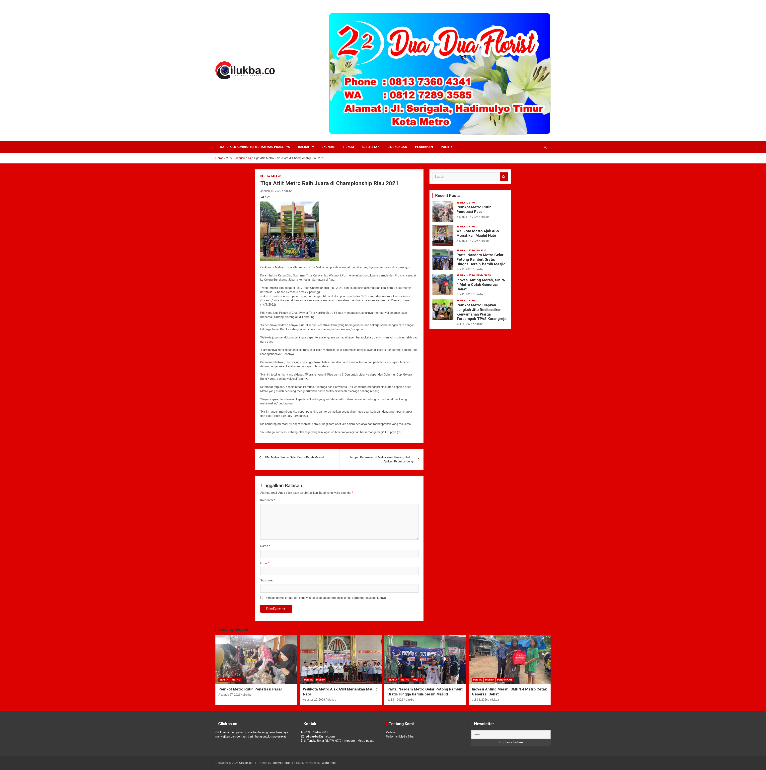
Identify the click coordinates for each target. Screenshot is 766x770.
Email (264, 563)
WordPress (329, 763)
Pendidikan (424, 147)
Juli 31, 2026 (464, 269)
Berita (265, 176)
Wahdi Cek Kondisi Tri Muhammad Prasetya (254, 147)
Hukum (348, 147)
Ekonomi (328, 147)
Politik (446, 147)
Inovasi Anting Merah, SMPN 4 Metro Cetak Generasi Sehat (480, 284)
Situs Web (266, 580)
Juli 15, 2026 (464, 324)
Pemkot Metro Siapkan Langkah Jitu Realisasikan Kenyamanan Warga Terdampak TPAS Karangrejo (481, 312)
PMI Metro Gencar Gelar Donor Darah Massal (294, 457)
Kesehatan (371, 147)
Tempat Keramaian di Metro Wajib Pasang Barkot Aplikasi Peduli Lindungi (381, 459)
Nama (265, 546)
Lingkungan (397, 147)
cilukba (288, 191)
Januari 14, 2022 (270, 191)
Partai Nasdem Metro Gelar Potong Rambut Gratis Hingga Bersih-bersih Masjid (480, 259)
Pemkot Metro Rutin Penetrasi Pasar (474, 209)
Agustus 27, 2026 (467, 216)
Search (504, 176)
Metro (276, 176)
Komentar (267, 500)
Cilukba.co (246, 763)
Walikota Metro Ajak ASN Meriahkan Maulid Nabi (477, 233)
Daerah (304, 147)
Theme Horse (281, 763)
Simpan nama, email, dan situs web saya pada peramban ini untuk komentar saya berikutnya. (326, 598)
